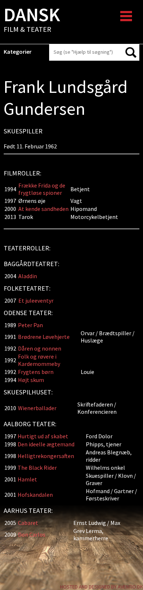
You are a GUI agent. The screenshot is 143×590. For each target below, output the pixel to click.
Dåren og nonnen (39, 348)
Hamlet (28, 479)
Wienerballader (37, 408)
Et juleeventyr (36, 300)
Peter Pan (30, 325)
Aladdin (27, 276)
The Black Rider (37, 467)
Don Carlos (31, 534)
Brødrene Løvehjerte (44, 336)
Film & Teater (32, 20)
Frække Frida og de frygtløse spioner (41, 189)
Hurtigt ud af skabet (43, 436)
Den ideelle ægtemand (46, 444)
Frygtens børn (36, 371)
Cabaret (28, 522)
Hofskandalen (35, 494)
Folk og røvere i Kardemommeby (39, 360)
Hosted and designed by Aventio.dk (101, 586)
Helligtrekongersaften (46, 455)
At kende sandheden (43, 208)
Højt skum (31, 379)
